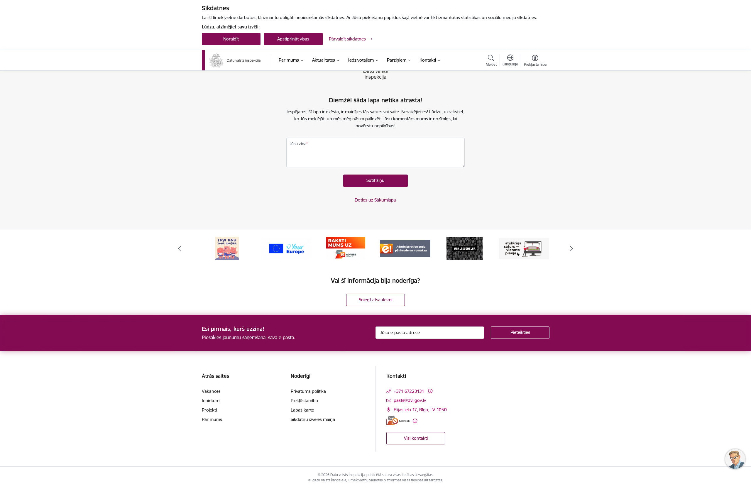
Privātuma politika (308, 391)
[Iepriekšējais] (179, 248)
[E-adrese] (398, 421)
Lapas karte (302, 410)
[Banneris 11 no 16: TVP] (524, 248)
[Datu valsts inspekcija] (235, 60)
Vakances (211, 391)
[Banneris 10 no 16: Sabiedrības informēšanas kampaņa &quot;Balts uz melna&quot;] (464, 248)
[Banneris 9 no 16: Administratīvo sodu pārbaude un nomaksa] (405, 248)
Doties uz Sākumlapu (375, 200)
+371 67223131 (409, 391)
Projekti (209, 410)
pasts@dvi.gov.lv (410, 400)
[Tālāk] (572, 248)
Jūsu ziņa (298, 143)
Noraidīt (231, 39)
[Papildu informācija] (430, 391)
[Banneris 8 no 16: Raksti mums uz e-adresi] (345, 248)
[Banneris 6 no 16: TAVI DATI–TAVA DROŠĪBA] (227, 248)
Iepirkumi (211, 400)
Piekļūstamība (304, 400)
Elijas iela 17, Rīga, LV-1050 (420, 409)
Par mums (212, 419)
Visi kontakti (416, 438)
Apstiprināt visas (293, 39)
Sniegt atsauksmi (375, 299)
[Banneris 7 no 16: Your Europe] (286, 248)
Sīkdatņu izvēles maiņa (313, 419)
